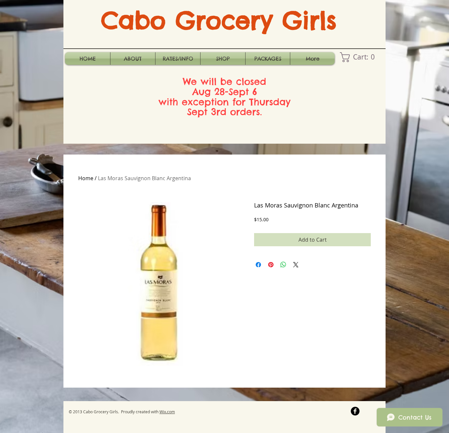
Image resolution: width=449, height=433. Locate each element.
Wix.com (167, 411)
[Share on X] (296, 265)
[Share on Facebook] (258, 265)
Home (85, 178)
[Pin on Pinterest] (271, 265)
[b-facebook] (355, 411)
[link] (359, 57)
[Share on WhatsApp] (283, 265)
